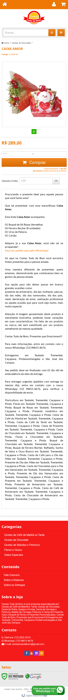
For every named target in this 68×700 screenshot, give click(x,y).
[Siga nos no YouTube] (31, 653)
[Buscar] (51, 32)
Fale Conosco (12, 575)
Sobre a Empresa (14, 580)
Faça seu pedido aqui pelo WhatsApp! (27, 250)
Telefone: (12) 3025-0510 (17, 637)
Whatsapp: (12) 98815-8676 (18, 640)
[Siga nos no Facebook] (26, 653)
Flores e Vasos (13, 549)
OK (56, 180)
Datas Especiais (13, 554)
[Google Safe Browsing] (33, 676)
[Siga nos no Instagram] (36, 653)
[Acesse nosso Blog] (41, 653)
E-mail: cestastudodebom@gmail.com (24, 644)
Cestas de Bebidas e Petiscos (22, 544)
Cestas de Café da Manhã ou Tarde (24, 535)
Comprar (37, 162)
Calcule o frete (10, 181)
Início (6, 43)
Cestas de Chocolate (21, 43)
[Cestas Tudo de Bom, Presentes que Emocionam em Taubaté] (34, 17)
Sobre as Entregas (14, 585)
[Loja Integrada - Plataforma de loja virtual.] (34, 696)
